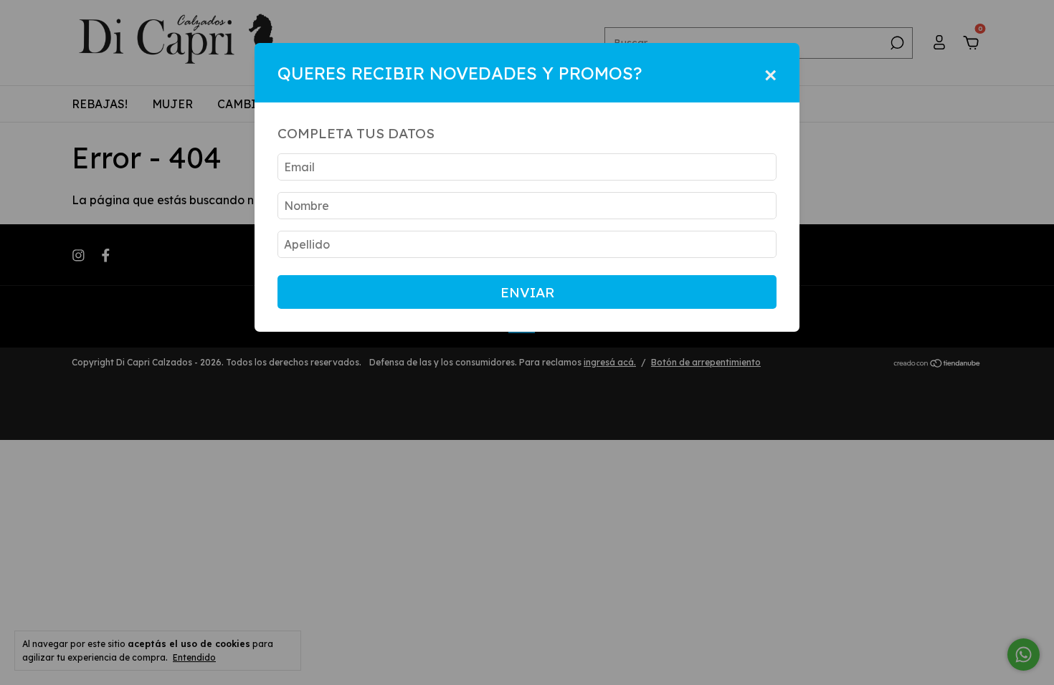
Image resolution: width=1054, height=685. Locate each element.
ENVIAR (527, 292)
